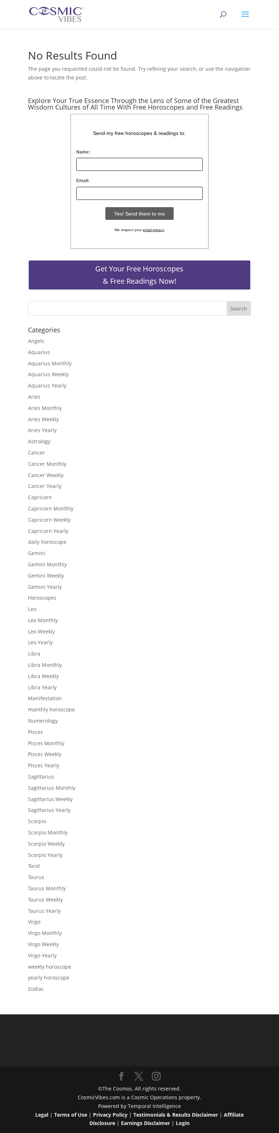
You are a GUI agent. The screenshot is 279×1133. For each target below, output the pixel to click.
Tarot (34, 865)
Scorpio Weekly (46, 843)
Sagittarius (41, 776)
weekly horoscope (49, 966)
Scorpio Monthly (48, 832)
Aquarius (39, 352)
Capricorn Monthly (50, 508)
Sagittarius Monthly (52, 787)
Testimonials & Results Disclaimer (175, 1114)
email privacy (153, 230)
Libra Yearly (42, 687)
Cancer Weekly (46, 475)
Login (183, 1123)
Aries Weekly (43, 419)
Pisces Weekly (44, 754)
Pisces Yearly (43, 765)
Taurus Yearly (44, 910)
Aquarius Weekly (48, 374)
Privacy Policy (110, 1114)
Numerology (43, 720)
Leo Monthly (43, 620)
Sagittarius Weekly (50, 799)
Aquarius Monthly (50, 363)
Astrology (39, 441)
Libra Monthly (45, 664)
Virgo (34, 921)
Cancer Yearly (44, 486)
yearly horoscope (48, 977)
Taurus (36, 877)
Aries (34, 396)
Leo (32, 609)
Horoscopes (42, 597)
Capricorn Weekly (49, 519)
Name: (83, 152)
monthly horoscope (51, 709)
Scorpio (37, 821)
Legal (41, 1114)
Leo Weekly (41, 631)
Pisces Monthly (46, 743)
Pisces (35, 731)
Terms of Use (70, 1114)
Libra (34, 653)
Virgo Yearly (42, 955)
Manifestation (45, 698)
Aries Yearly (42, 430)
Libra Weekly (43, 676)
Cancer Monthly (47, 463)
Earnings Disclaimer (145, 1123)
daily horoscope (47, 541)
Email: (82, 180)
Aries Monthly (45, 408)
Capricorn (40, 497)
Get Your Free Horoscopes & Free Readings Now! (139, 275)
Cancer (36, 452)
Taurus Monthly (47, 888)
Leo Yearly (40, 642)
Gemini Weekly (46, 575)
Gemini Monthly (47, 564)
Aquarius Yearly (47, 385)
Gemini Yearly (45, 586)
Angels (36, 340)
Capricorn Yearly (48, 530)
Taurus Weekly (45, 899)
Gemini (36, 553)
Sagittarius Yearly (49, 809)
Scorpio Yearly (45, 854)
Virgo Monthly (45, 932)
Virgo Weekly (43, 944)
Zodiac (36, 988)
